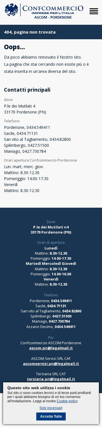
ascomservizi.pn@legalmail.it (51, 363)
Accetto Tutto (51, 416)
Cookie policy (67, 401)
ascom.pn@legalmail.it (51, 347)
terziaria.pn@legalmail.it (51, 378)
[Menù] (94, 14)
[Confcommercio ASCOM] (44, 17)
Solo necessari (50, 408)
